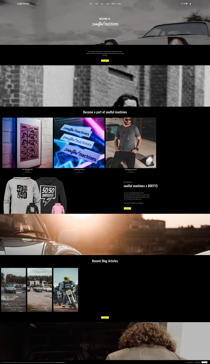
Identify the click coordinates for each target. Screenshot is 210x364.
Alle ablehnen (197, 362)
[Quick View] (27, 143)
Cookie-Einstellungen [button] (190, 362)
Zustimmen (204, 362)
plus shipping (29, 172)
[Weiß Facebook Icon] (182, 4)
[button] (190, 3)
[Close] (208, 362)
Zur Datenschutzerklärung (60, 362)
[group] (105, 145)
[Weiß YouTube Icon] (186, 4)
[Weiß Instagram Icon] (184, 4)
